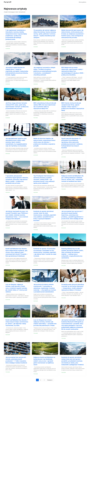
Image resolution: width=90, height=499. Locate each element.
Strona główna (82, 2)
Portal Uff (7, 2)
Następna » (50, 380)
